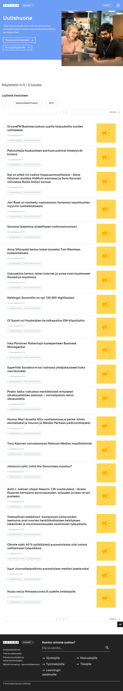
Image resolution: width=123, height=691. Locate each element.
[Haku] (107, 648)
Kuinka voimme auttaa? (58, 642)
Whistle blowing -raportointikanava (21, 664)
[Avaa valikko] (117, 5)
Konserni (27, 5)
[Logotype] (11, 642)
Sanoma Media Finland (27, 103)
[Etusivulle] (11, 5)
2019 (51, 103)
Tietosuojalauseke (12, 653)
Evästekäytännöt (11, 649)
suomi (106, 5)
